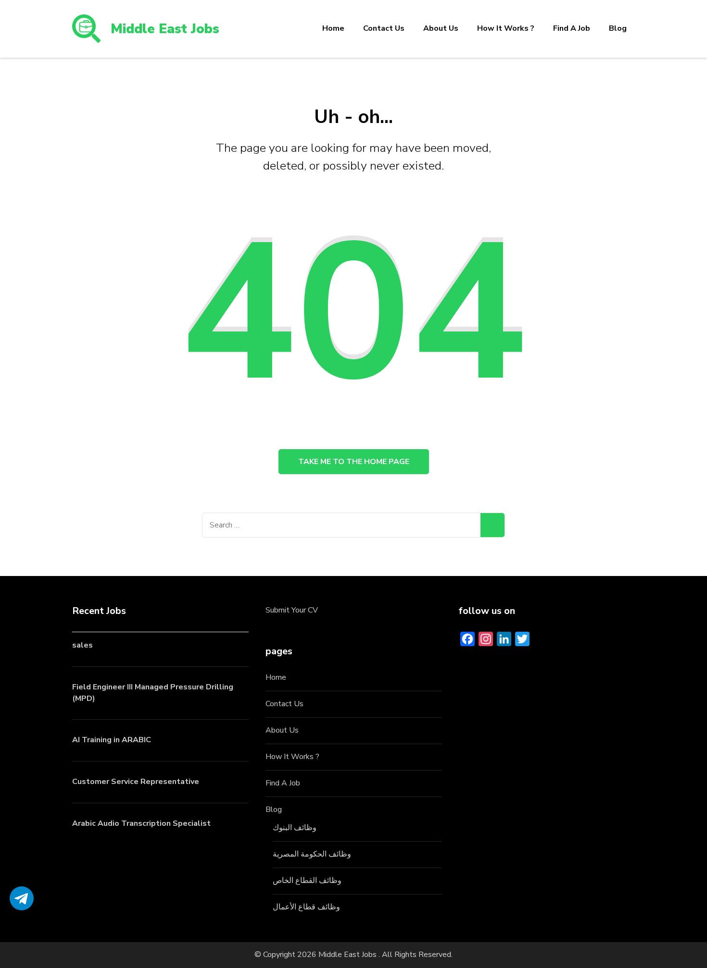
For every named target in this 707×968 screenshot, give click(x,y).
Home (333, 28)
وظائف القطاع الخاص (307, 880)
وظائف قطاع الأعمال (306, 907)
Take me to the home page (353, 461)
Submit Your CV (291, 610)
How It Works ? (505, 28)
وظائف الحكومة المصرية (312, 854)
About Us (440, 28)
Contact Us (383, 28)
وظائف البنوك (294, 827)
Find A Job (571, 28)
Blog (618, 28)
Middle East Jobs (165, 29)
